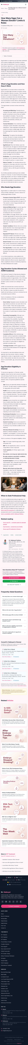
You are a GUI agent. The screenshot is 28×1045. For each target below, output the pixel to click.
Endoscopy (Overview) (6, 1002)
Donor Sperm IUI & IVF (6, 948)
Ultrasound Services (5, 993)
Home (2, 8)
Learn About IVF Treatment (13, 584)
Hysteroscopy (4, 998)
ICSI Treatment (4, 937)
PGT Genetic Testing (5, 953)
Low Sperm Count (5, 976)
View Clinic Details (6, 656)
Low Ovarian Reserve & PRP (7, 979)
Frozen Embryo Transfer (6, 941)
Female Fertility (4, 960)
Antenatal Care (4, 986)
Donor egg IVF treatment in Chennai (12, 529)
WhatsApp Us (15, 581)
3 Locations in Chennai (7, 1)
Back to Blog (5, 12)
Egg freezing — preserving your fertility (13, 526)
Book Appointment (15, 577)
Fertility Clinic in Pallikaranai (10, 673)
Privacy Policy (10, 1039)
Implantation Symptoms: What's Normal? (10, 859)
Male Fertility (3, 974)
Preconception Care (5, 983)
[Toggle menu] (25, 4)
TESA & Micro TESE (5, 981)
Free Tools (3, 925)
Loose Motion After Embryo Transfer (10, 865)
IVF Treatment (4, 934)
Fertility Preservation (5, 951)
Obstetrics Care (4, 988)
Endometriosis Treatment (6, 965)
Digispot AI (19, 1043)
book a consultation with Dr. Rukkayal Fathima (12, 514)
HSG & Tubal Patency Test (6, 995)
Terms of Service (17, 1039)
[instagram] (13, 901)
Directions (16, 656)
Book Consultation (14, 906)
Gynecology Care (5, 990)
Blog (6, 8)
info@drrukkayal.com (7, 1030)
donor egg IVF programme (7, 510)
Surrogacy (3, 958)
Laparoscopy (4, 1000)
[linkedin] (9, 901)
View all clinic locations (22, 685)
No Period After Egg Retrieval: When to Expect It (12, 868)
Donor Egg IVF (4, 946)
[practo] (20, 901)
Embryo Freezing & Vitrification (7, 955)
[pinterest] (17, 901)
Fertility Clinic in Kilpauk (9, 649)
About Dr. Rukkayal (5, 916)
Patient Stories (4, 920)
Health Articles (4, 923)
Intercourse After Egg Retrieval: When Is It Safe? (12, 862)
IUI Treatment (4, 939)
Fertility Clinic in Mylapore (10, 661)
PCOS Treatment (4, 963)
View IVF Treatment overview (8, 856)
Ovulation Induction (5, 944)
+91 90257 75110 (23, 1)
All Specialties (4, 918)
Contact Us (3, 928)
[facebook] (2, 901)
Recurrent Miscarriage (6, 972)
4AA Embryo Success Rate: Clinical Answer (11, 871)
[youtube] (6, 901)
